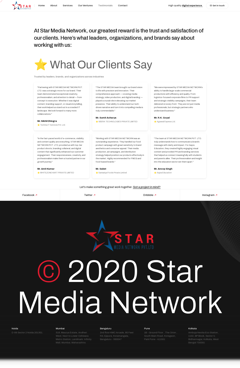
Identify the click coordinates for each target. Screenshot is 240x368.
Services (67, 5)
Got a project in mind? (147, 187)
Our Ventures (85, 5)
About (53, 5)
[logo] (21, 5)
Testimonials (105, 5)
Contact (123, 5)
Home (41, 5)
